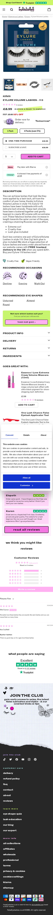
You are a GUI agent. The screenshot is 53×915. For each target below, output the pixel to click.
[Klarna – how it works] (46, 167)
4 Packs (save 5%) (32, 131)
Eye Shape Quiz (12, 813)
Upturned (8, 300)
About (7, 795)
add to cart (35, 156)
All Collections (11, 843)
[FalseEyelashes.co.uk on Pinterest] (35, 760)
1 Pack (10, 131)
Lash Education (12, 819)
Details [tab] (26, 435)
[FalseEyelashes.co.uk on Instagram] (29, 760)
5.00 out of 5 (33, 563)
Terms (6, 865)
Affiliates (9, 848)
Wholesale (9, 854)
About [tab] (43, 435)
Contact (8, 789)
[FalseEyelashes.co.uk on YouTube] (23, 760)
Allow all (26, 478)
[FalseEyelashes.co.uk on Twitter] (10, 760)
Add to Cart (26, 405)
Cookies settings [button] (13, 876)
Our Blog (8, 824)
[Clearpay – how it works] (46, 175)
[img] (6, 606)
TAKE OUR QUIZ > (26, 322)
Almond (30, 300)
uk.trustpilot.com (37, 905)
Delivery (8, 773)
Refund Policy (11, 778)
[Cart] (49, 9)
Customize (25, 485)
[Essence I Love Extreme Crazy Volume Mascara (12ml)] (11, 387)
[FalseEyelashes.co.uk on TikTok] (4, 760)
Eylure (7, 96)
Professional (11, 860)
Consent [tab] (9, 435)
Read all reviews (26, 529)
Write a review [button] (26, 589)
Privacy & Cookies (14, 871)
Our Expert (9, 830)
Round (6, 304)
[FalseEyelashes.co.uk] (26, 9)
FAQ (5, 784)
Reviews (8, 800)
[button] (4, 9)
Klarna (7, 882)
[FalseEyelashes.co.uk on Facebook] (16, 760)
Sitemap (8, 887)
